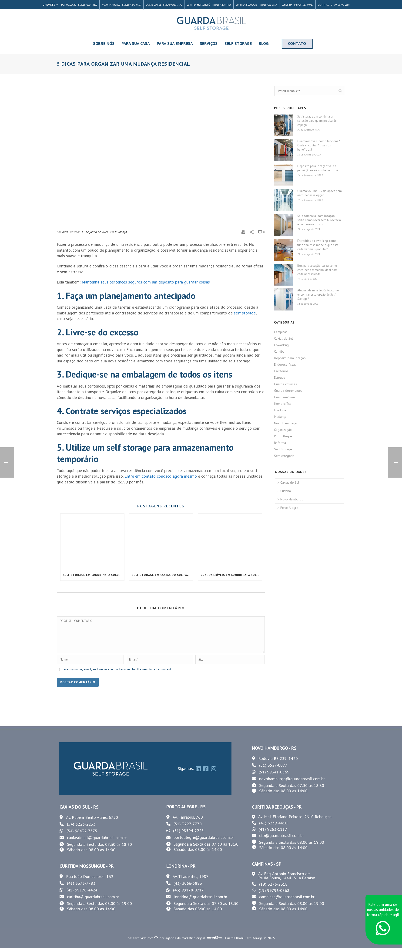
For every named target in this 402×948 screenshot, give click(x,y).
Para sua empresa (175, 43)
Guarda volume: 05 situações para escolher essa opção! (319, 193)
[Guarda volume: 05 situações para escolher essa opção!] (283, 200)
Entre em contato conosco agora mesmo (160, 476)
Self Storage (238, 43)
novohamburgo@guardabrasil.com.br (292, 778)
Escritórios (281, 371)
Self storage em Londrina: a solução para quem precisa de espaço (93, 575)
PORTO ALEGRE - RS (186, 807)
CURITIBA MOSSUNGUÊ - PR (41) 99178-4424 (209, 4)
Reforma (280, 443)
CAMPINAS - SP (266, 864)
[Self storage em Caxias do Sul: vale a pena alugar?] (161, 541)
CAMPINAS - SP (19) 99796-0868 (333, 4)
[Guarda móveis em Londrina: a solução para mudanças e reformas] (230, 541)
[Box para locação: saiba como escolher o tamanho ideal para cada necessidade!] (283, 275)
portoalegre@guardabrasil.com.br (204, 837)
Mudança (121, 232)
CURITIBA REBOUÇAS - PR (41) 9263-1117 (256, 4)
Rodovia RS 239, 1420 (278, 758)
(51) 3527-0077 (273, 765)
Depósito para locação (290, 358)
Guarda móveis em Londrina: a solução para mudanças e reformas (231, 575)
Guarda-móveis (284, 397)
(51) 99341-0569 (274, 772)
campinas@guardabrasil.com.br (287, 896)
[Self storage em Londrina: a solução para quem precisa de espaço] (92, 541)
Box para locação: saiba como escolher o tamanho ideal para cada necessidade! (317, 270)
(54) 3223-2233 (81, 824)
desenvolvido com (140, 938)
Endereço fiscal (285, 364)
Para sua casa (135, 43)
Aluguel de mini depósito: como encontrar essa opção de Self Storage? (318, 294)
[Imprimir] (243, 232)
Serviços (209, 43)
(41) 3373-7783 (81, 883)
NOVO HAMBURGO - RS (274, 748)
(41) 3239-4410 (273, 823)
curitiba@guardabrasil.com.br (93, 896)
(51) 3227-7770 (188, 824)
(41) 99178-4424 (82, 890)
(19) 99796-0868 (274, 890)
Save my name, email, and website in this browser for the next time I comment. (117, 669)
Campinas (280, 332)
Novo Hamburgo (285, 423)
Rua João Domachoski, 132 (89, 876)
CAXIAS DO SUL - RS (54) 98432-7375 (164, 4)
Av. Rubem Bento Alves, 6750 (92, 817)
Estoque (279, 377)
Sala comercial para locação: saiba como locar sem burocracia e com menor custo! (319, 220)
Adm (65, 232)
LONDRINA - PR (181, 866)
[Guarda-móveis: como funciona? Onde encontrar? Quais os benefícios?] (283, 150)
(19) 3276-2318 (273, 884)
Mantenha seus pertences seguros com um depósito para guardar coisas (146, 282)
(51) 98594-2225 (188, 830)
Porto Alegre (283, 436)
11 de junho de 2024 (94, 232)
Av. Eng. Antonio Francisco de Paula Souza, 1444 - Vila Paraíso (286, 876)
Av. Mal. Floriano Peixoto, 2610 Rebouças (295, 817)
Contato (297, 43)
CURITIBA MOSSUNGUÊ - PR (87, 866)
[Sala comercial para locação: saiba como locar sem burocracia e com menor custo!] (283, 225)
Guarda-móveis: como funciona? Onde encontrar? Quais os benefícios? (318, 145)
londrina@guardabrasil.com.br (200, 896)
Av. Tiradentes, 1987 (190, 876)
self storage (245, 313)
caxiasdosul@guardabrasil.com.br (97, 837)
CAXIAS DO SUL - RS (79, 807)
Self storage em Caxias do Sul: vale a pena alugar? (162, 575)
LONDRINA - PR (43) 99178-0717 (297, 4)
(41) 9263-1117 (273, 829)
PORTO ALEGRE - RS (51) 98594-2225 (79, 4)
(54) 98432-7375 (82, 831)
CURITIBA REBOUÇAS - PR (277, 807)
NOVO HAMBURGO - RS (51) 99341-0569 (121, 4)
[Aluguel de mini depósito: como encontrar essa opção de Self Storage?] (283, 299)
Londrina (280, 410)
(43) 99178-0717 (188, 890)
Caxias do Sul (283, 338)
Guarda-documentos (288, 390)
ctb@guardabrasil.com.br (281, 835)
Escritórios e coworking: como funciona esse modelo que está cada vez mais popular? (317, 245)
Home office (282, 403)
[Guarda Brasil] (211, 23)
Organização (283, 430)
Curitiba (279, 351)
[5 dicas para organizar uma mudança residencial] (161, 155)
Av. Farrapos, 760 (188, 817)
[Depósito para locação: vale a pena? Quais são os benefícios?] (283, 175)
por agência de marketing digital (183, 938)
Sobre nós (103, 43)
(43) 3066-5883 (188, 883)
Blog (264, 43)
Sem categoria (284, 456)
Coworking (281, 345)
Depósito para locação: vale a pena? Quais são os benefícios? (317, 168)
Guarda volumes (285, 384)
